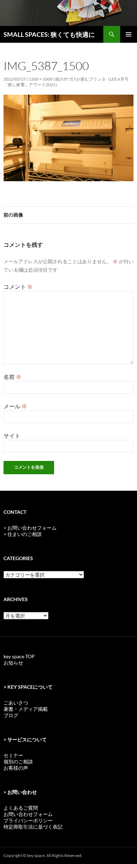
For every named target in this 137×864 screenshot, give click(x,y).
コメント (18, 286)
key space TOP (19, 656)
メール (15, 406)
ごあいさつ (16, 703)
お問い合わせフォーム (28, 814)
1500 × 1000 (40, 79)
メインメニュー (128, 34)
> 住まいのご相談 (23, 534)
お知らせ (13, 663)
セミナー (13, 755)
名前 (12, 376)
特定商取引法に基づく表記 (33, 827)
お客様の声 (16, 768)
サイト (12, 435)
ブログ (11, 715)
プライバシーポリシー (28, 820)
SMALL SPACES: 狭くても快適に (49, 34)
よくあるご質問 (21, 808)
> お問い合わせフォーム (30, 528)
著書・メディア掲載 (26, 709)
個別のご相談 (18, 761)
